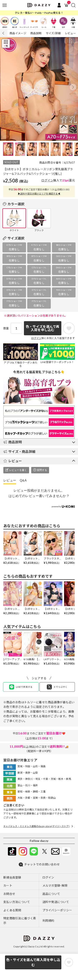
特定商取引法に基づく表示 (19, 920)
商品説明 (35, 33)
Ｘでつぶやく (60, 686)
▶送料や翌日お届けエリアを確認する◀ (39, 193)
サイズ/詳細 (53, 33)
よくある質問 (12, 910)
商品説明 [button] (15, 442)
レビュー (70, 33)
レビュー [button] (15, 461)
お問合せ (9, 894)
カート (7, 885)
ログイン (47, 180)
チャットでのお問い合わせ (42, 864)
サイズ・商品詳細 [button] (21, 451)
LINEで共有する (24, 686)
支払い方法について (16, 902)
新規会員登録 (12, 877)
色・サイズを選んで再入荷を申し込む (33, 962)
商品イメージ (18, 33)
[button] (73, 87)
